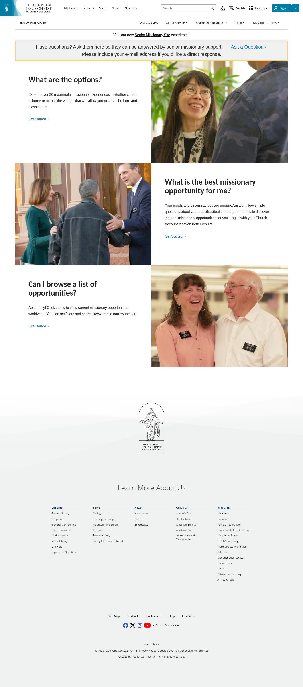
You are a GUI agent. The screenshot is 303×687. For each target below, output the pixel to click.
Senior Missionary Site (152, 35)
